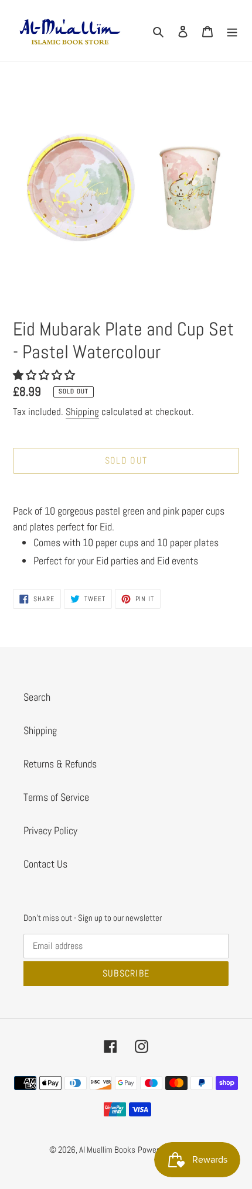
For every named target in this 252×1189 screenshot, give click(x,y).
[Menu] (232, 30)
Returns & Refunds (60, 763)
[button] (45, 375)
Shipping (82, 411)
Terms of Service (56, 797)
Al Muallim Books (107, 1149)
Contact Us (45, 864)
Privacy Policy (50, 830)
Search (36, 697)
